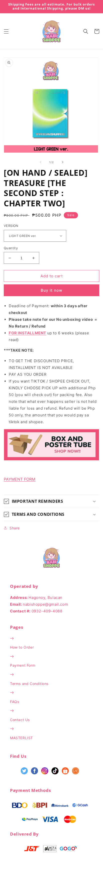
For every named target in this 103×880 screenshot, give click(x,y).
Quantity (11, 248)
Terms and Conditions (29, 683)
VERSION (11, 226)
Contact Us (20, 720)
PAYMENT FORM (19, 479)
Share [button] (15, 528)
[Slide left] (40, 162)
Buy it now (51, 290)
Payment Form (22, 665)
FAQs (14, 702)
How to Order (22, 647)
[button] (6, 31)
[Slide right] (62, 162)
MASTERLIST (21, 738)
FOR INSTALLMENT (27, 333)
